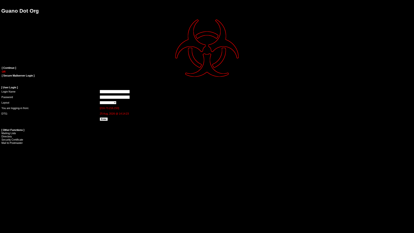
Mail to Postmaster (12, 143)
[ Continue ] (9, 68)
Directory (6, 136)
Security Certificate (12, 139)
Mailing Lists (8, 133)
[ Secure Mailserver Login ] (18, 75)
